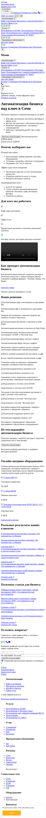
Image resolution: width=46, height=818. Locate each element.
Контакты (37, 47)
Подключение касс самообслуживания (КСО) (25, 33)
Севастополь (11, 762)
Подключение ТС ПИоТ (23, 35)
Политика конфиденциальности (14, 699)
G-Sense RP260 (9, 491)
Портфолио (24, 47)
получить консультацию (11, 658)
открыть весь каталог (10, 520)
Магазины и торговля (26, 21)
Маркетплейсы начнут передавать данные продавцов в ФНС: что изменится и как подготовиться (18, 600)
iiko (2, 42)
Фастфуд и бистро (13, 688)
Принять (11, 813)
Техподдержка (7, 35)
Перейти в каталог (9, 98)
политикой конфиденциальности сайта (18, 663)
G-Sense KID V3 (10, 478)
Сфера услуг (12, 23)
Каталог (4, 47)
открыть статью (7, 287)
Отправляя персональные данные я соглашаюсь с (22, 662)
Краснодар (10, 758)
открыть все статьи (9, 625)
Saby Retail (8, 42)
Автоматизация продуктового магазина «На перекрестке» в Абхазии (19, 541)
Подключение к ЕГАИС (11, 30)
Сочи (8, 755)
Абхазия (9, 764)
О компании (13, 47)
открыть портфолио (9, 579)
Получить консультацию (11, 137)
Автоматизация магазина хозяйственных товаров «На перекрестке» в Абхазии (21, 571)
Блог (31, 47)
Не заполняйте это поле (11, 655)
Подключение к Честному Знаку (19, 711)
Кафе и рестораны (9, 21)
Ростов (9, 760)
